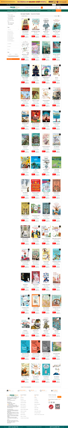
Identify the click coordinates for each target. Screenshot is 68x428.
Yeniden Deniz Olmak (56, 215)
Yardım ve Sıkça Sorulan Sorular (39, 414)
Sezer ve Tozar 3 (57, 100)
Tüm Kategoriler (10, 10)
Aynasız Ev (36, 77)
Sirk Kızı (56, 77)
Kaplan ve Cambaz (35, 100)
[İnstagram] (54, 402)
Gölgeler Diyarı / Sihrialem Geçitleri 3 (46, 31)
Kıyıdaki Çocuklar (25, 123)
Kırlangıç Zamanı (57, 123)
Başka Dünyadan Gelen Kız (46, 307)
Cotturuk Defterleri (46, 100)
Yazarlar (49, 10)
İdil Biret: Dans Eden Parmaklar (46, 284)
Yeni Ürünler (36, 400)
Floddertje (25, 330)
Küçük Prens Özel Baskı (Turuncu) (36, 353)
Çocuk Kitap (33, 10)
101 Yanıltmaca (46, 376)
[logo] (13, 7)
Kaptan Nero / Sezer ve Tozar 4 (46, 54)
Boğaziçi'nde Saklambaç (25, 146)
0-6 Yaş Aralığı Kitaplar (11, 16)
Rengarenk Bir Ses (46, 77)
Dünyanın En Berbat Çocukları (35, 192)
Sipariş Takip (36, 407)
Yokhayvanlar (25, 284)
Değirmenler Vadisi (35, 146)
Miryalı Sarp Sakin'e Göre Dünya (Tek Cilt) (57, 31)
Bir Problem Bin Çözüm (36, 31)
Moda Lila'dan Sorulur (36, 54)
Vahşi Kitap (56, 330)
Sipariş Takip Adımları (37, 411)
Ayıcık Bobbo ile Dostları (36, 376)
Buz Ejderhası (25, 192)
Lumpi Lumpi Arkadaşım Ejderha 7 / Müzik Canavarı (56, 169)
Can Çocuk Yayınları (25, 34)
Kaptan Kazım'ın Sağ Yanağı (25, 376)
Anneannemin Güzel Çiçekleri (35, 215)
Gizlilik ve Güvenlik (23, 411)
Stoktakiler (9, 43)
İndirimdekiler (36, 402)
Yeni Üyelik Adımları (37, 412)
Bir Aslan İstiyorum (35, 123)
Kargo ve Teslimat (23, 416)
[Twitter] (52, 402)
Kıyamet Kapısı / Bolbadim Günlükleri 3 (57, 192)
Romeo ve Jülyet (25, 238)
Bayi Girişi (22, 397)
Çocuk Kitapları (10, 24)
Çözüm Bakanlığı (25, 31)
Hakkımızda (36, 409)
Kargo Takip (8, 4)
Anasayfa (9, 12)
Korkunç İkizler (46, 261)
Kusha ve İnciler (46, 192)
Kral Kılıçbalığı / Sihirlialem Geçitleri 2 (46, 169)
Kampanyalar (58, 10)
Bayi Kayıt (22, 399)
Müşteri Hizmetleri (37, 404)
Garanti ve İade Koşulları (24, 409)
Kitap (8, 21)
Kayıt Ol (59, 396)
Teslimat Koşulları (23, 400)
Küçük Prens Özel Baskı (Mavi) (25, 353)
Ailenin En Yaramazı (56, 284)
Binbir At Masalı (25, 77)
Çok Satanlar (21, 10)
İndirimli (9, 46)
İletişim (35, 397)
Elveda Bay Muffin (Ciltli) (56, 353)
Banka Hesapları (23, 404)
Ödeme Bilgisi (23, 412)
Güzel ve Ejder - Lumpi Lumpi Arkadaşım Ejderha (25, 100)
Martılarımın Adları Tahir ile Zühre (25, 54)
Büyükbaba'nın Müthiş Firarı (57, 261)
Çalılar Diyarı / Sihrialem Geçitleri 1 (46, 330)
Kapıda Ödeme (23, 414)
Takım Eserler (27, 10)
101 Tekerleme (56, 376)
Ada (35, 169)
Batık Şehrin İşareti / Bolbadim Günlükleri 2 (25, 215)
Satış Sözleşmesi (23, 407)
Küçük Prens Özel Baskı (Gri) (46, 353)
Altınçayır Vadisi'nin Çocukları (56, 54)
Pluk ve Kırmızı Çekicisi (25, 261)
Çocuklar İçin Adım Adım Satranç (25, 307)
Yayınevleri (53, 10)
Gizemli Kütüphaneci (46, 146)
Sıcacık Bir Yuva (46, 123)
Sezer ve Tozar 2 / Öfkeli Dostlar (35, 261)
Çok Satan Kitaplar (10, 20)
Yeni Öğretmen (56, 146)
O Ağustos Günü (36, 307)
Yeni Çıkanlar (16, 10)
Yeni (9, 49)
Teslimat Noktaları (23, 402)
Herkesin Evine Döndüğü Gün (25, 169)
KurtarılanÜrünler (10, 18)
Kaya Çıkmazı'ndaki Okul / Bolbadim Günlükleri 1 (46, 215)
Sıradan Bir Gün (36, 330)
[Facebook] (49, 402)
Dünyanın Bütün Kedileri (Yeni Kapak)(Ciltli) (36, 284)
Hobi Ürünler (38, 10)
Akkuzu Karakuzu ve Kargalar (35, 238)
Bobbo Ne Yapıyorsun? (46, 238)
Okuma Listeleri (10, 14)
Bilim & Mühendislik (11, 23)
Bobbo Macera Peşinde (56, 238)
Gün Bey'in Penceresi (56, 307)
